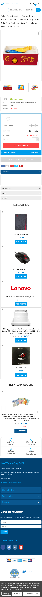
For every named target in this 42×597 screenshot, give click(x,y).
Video (4, 193)
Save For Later (35, 152)
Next (39, 87)
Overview (5, 172)
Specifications (7, 188)
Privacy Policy (17, 589)
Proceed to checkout (19, 159)
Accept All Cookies (32, 594)
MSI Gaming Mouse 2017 (21, 269)
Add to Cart (21, 242)
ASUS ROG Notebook (21, 234)
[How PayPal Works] (20, 561)
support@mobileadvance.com (11, 482)
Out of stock (20, 431)
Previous (3, 87)
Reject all (17, 594)
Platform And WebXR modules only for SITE (21, 297)
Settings (6, 594)
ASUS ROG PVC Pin (21, 368)
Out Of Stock (21, 145)
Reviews (4, 198)
